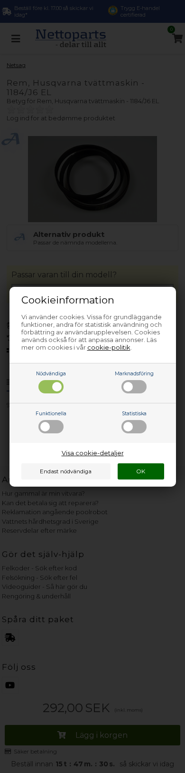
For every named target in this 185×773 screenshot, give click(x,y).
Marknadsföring (134, 374)
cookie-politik (108, 347)
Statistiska (134, 414)
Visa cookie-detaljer (93, 453)
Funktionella (51, 414)
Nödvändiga (51, 374)
